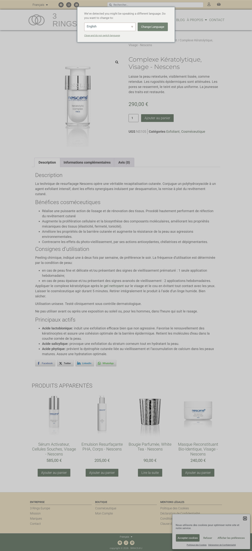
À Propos (195, 20)
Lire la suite (150, 473)
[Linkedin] (76, 4)
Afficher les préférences (231, 538)
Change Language (152, 26)
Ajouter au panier (157, 118)
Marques (36, 518)
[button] (245, 518)
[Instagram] (68, 4)
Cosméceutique (193, 131)
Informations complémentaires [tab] (87, 162)
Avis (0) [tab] (124, 162)
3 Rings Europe (40, 508)
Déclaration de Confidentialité (222, 545)
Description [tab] (47, 162)
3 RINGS (64, 20)
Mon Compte (104, 513)
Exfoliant (173, 131)
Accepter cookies (188, 538)
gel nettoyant (114, 286)
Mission (35, 513)
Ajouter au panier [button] (54, 473)
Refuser (207, 538)
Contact (217, 20)
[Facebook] (61, 4)
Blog (180, 20)
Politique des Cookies (197, 545)
